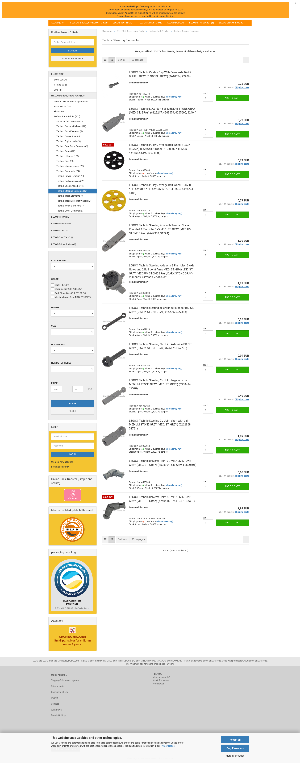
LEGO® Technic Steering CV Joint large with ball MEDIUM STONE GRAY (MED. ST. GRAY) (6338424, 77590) (160, 384)
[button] (105, 60)
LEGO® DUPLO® (175, 22)
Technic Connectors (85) (68, 136)
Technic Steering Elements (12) (71, 191)
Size (53, 325)
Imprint (54, 698)
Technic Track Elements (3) (70, 195)
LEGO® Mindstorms (151, 22)
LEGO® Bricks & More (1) (232, 22)
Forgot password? (60, 466)
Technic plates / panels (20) (70, 166)
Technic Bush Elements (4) (69, 131)
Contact (55, 704)
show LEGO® (60, 79)
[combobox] (122, 60)
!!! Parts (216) (60, 84)
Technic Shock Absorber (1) (70, 186)
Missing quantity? (161, 677)
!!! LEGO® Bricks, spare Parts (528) (89, 22)
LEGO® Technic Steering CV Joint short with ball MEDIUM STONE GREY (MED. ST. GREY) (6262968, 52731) (160, 424)
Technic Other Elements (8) (69, 210)
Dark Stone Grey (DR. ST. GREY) (70, 293)
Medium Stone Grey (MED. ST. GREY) (73, 297)
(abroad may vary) (174, 97)
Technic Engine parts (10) (68, 141)
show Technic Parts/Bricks (69, 121)
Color (55, 279)
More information (235, 755)
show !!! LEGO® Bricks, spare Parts (71, 101)
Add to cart (232, 98)
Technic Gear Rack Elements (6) (72, 146)
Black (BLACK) (62, 285)
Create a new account (62, 462)
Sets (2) (58, 89)
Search (72, 51)
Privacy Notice (168, 746)
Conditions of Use (59, 692)
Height (55, 307)
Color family (58, 260)
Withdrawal (56, 709)
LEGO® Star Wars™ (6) (201, 22)
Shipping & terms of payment (65, 680)
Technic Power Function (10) (70, 176)
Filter (72, 403)
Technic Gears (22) (65, 151)
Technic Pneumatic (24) (68, 171)
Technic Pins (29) (65, 161)
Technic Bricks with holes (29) (71, 126)
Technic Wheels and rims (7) (70, 205)
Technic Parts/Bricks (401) (67, 116)
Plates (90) (59, 111)
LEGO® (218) (57, 22)
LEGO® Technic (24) (123, 22)
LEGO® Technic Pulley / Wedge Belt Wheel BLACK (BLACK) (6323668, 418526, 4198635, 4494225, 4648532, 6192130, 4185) (159, 149)
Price (54, 383)
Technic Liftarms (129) (67, 156)
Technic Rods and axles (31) (70, 181)
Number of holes (61, 363)
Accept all (235, 739)
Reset (72, 411)
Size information (161, 680)
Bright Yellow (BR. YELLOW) (68, 289)
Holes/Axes (58, 344)
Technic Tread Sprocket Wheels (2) (73, 201)
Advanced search (72, 58)
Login (72, 454)
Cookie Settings (58, 715)
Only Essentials (235, 748)
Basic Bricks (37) (62, 106)
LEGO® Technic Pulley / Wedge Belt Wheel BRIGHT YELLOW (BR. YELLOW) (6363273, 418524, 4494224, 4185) (161, 189)
